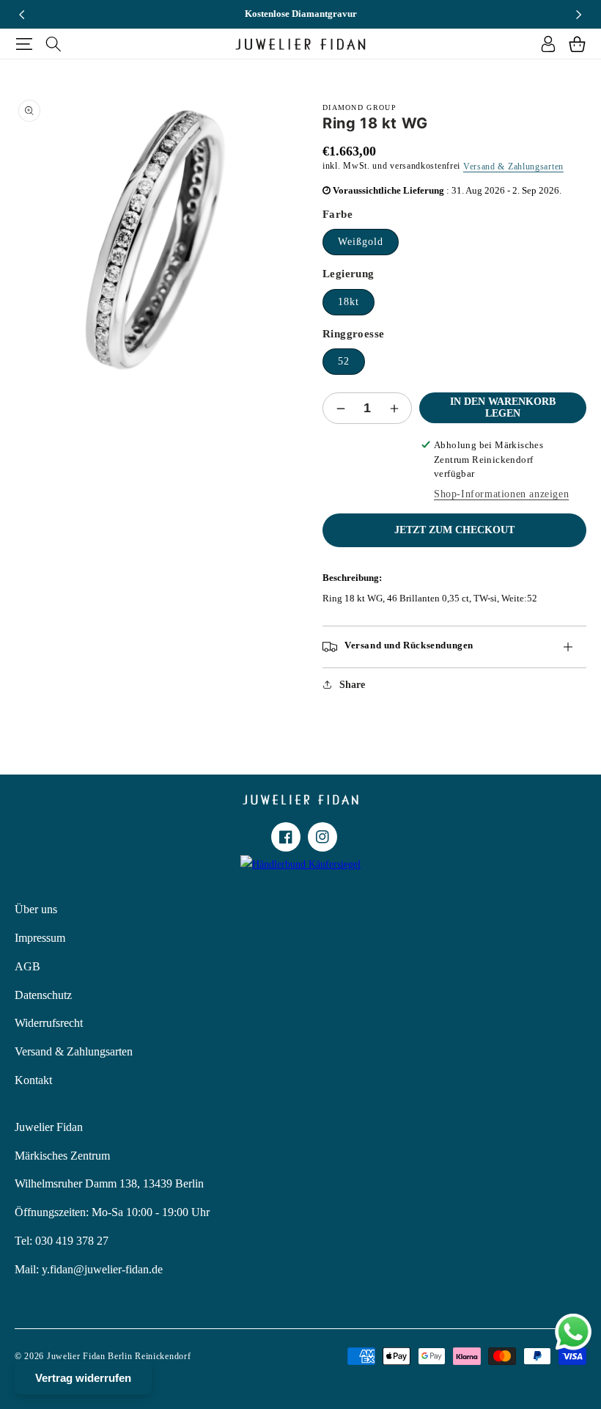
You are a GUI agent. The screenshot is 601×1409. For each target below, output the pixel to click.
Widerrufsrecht (49, 1023)
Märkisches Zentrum (62, 1155)
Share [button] (352, 684)
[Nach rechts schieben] (579, 14)
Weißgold (360, 241)
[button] (24, 44)
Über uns (36, 909)
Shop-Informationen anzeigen (501, 493)
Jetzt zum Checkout (454, 529)
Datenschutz (43, 995)
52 (344, 361)
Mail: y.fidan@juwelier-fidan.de (89, 1269)
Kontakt (33, 1080)
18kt (348, 301)
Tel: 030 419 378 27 (61, 1240)
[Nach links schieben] (22, 14)
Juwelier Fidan (49, 1127)
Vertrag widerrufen (83, 1378)
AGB (27, 966)
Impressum (40, 938)
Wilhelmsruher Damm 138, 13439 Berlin (109, 1183)
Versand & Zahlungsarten (513, 166)
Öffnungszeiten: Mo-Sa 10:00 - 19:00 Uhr (112, 1212)
